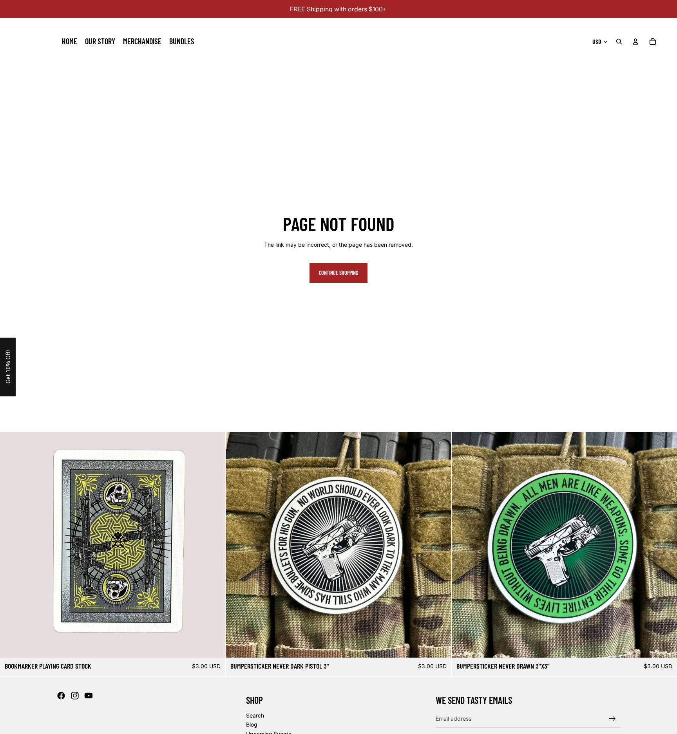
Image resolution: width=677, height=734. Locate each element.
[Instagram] (75, 695)
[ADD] (213, 646)
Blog (251, 724)
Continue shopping (338, 272)
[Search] (619, 41)
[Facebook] (61, 695)
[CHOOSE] (439, 646)
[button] (8, 367)
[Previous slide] (237, 544)
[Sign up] (612, 718)
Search (255, 715)
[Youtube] (88, 695)
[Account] (635, 41)
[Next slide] (439, 544)
